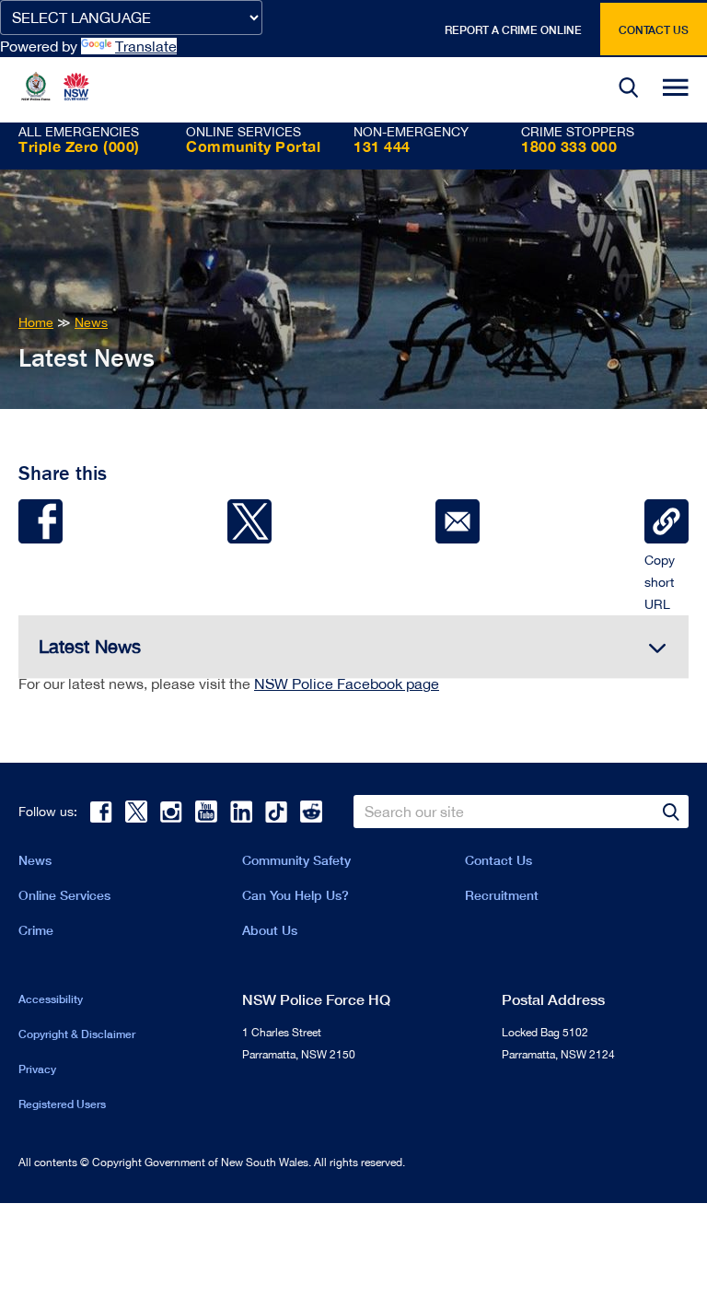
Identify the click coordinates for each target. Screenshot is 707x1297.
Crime (35, 930)
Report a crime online (513, 30)
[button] (629, 89)
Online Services (64, 895)
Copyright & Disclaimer (76, 1034)
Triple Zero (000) (79, 146)
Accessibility (50, 999)
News (35, 860)
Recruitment (502, 895)
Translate (146, 46)
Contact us (654, 30)
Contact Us (498, 860)
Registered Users (62, 1104)
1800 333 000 (569, 146)
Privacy (37, 1069)
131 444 (382, 146)
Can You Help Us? (295, 895)
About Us (269, 930)
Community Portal (253, 146)
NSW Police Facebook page (346, 683)
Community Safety (296, 860)
